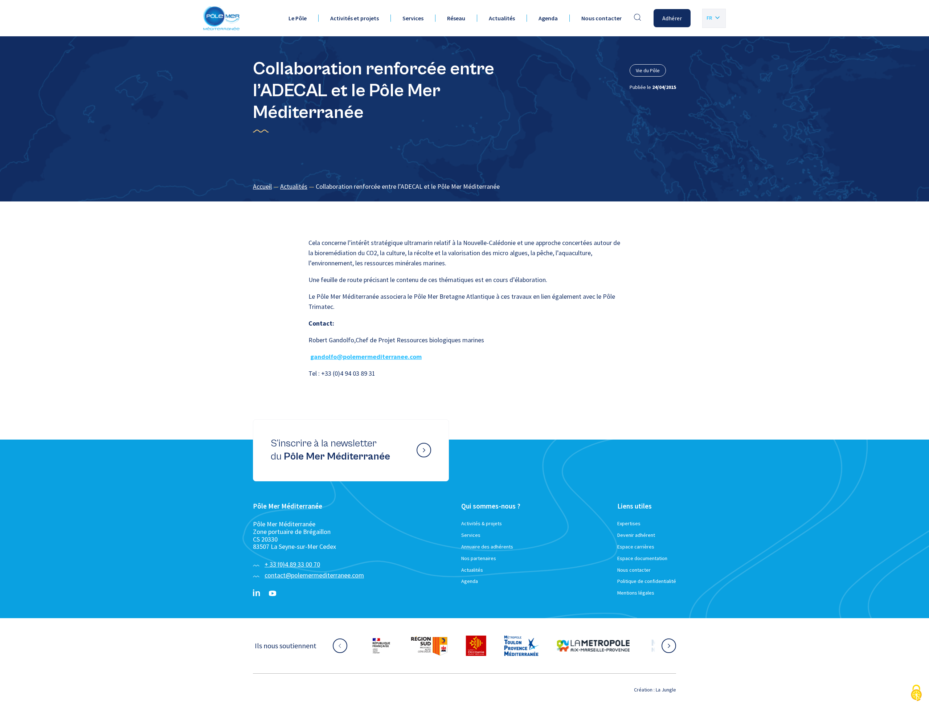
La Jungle (666, 689)
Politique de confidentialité (646, 581)
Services (412, 18)
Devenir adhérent (636, 535)
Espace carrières (635, 546)
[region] (464, 187)
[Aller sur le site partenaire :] (390, 646)
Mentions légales (635, 592)
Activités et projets (354, 18)
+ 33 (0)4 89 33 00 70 (292, 564)
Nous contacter (601, 18)
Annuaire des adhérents (487, 546)
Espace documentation (642, 558)
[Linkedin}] (256, 593)
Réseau (456, 18)
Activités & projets (481, 523)
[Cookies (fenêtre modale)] (916, 693)
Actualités (502, 18)
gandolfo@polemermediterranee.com (366, 356)
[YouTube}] (272, 593)
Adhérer (672, 18)
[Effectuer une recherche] (637, 18)
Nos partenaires (478, 558)
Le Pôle (297, 18)
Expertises (629, 523)
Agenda (548, 18)
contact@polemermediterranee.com (314, 575)
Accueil (262, 186)
